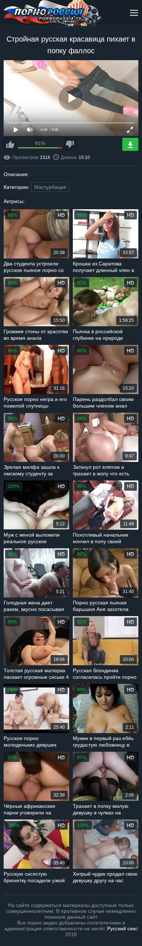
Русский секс (122, 928)
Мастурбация (50, 187)
